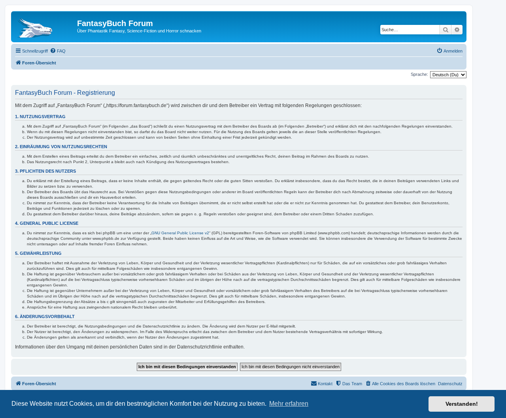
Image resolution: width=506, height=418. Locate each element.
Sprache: (419, 74)
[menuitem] (58, 51)
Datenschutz (450, 383)
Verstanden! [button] (462, 404)
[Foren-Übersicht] (45, 25)
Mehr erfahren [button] (288, 403)
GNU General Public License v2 (180, 233)
